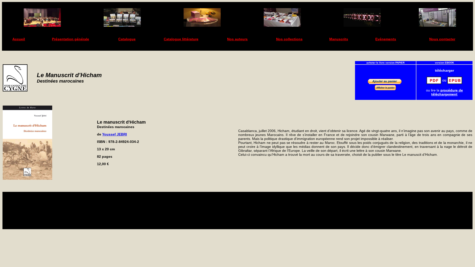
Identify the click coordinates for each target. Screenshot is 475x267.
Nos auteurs (237, 39)
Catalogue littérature (181, 39)
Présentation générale (70, 39)
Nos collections (289, 39)
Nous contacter (442, 39)
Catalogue (127, 39)
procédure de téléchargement (447, 92)
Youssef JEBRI (114, 134)
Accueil (18, 39)
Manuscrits (338, 39)
